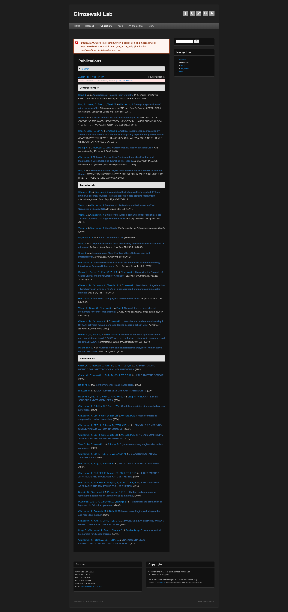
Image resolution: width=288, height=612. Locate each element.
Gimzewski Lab (96, 601)
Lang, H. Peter (135, 396)
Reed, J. (82, 94)
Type (93, 76)
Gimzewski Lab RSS (211, 13)
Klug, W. (105, 272)
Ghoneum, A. (99, 285)
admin (162, 582)
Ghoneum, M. (85, 191)
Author (81, 76)
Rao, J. (81, 130)
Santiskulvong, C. (134, 530)
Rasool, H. (83, 272)
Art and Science (136, 25)
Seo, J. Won (114, 406)
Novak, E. (92, 104)
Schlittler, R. (99, 406)
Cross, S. (91, 130)
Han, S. (82, 104)
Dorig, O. (82, 530)
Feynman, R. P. (85, 237)
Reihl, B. (109, 365)
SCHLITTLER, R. (123, 365)
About (120, 25)
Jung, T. (97, 463)
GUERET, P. (100, 472)
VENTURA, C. (112, 539)
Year (101, 76)
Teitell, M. (112, 104)
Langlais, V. (112, 472)
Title (87, 76)
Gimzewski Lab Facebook (185, 13)
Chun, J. (82, 252)
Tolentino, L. (113, 285)
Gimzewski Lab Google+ (198, 13)
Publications (106, 25)
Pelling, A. (83, 147)
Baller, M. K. (84, 384)
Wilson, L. (83, 308)
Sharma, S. (98, 334)
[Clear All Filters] (124, 80)
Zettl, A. (114, 272)
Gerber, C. (83, 365)
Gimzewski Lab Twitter (192, 13)
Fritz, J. (95, 396)
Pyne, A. (82, 243)
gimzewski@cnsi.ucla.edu (91, 586)
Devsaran (209, 601)
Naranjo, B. (83, 491)
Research (89, 25)
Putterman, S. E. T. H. (118, 491)
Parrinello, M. (100, 511)
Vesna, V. (83, 205)
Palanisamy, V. (85, 347)
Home (77, 25)
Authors (184, 65)
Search (85, 68)
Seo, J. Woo (100, 415)
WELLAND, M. (123, 425)
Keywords (185, 68)
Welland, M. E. (128, 415)
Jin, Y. (100, 130)
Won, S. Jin (84, 444)
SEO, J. (97, 425)
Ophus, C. (95, 272)
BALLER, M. (84, 390)
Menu (151, 25)
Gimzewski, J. (126, 104)
